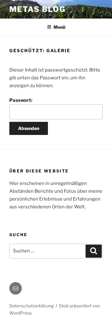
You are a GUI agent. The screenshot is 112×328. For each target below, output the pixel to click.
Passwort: (20, 100)
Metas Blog (37, 9)
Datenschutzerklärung (31, 305)
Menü (59, 27)
